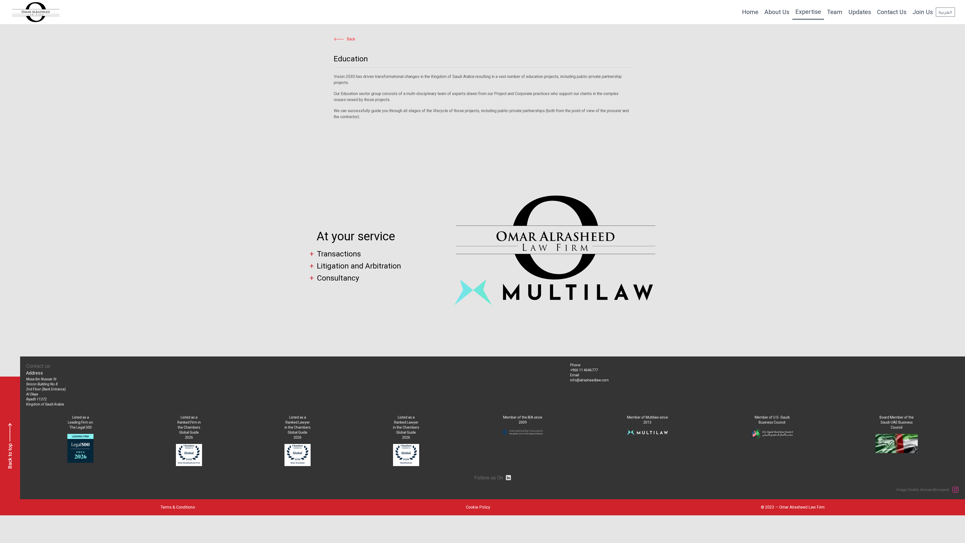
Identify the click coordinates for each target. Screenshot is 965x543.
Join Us (922, 12)
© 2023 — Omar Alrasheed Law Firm (793, 507)
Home (750, 12)
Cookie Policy (478, 507)
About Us (776, 12)
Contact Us (891, 12)
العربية (945, 12)
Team (834, 12)
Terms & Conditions (178, 507)
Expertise (808, 11)
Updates (859, 12)
